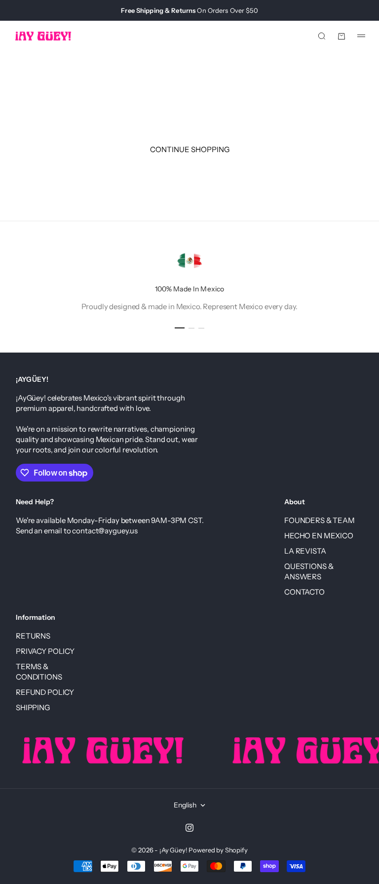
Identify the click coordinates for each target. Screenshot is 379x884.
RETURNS (33, 636)
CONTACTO (304, 592)
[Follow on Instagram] (189, 828)
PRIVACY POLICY (45, 651)
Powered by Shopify (218, 850)
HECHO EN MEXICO (318, 535)
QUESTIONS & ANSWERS (308, 571)
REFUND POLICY (45, 692)
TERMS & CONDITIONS (39, 672)
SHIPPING (33, 707)
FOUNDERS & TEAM (319, 520)
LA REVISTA (305, 551)
